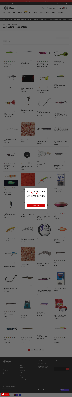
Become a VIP (36, 205)
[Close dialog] (45, 189)
